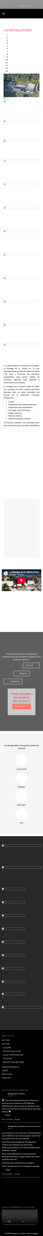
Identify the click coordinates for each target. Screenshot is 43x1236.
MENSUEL (23, 673)
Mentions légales (32, 1233)
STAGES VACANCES (10, 1067)
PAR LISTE (29, 665)
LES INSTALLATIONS (12, 1051)
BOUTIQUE (7, 1074)
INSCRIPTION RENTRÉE (13, 1062)
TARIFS (5, 1070)
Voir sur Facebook (7, 1119)
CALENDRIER (15, 681)
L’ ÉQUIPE (7, 1047)
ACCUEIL (6, 1040)
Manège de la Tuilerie (16, 1094)
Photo (8, 1115)
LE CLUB (5, 1044)
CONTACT (6, 1078)
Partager (17, 1119)
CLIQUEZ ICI (20, 706)
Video (7, 1170)
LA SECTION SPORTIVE (13, 1055)
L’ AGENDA (7, 1058)
